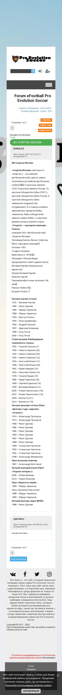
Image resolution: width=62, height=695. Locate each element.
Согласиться (31, 691)
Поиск (43, 111)
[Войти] (39, 72)
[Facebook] (25, 575)
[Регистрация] (48, 72)
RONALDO (18, 148)
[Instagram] (49, 575)
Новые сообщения (28, 108)
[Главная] (31, 61)
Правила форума (30, 111)
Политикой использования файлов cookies (28, 685)
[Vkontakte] (12, 575)
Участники (45, 108)
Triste (12, 137)
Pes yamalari (48, 657)
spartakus (18, 518)
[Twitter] (37, 575)
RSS (50, 111)
